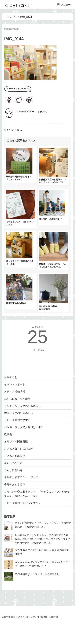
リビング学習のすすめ (17, 420)
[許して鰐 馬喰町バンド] (52, 214)
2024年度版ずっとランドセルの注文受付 (37, 574)
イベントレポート (14, 384)
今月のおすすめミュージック (21, 477)
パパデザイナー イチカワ (31, 111)
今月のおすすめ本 (14, 484)
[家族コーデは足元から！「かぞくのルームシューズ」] (53, 260)
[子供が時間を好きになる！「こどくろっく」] (19, 172)
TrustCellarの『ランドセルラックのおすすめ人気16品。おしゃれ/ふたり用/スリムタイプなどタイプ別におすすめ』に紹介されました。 (42, 539)
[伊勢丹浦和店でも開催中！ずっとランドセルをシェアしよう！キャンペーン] (53, 175)
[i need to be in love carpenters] (53, 302)
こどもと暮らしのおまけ (18, 448)
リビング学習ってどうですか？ (22, 503)
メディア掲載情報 (14, 391)
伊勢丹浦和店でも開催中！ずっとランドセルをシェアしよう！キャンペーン (52, 182)
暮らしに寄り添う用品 (17, 398)
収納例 (8, 434)
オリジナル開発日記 (16, 441)
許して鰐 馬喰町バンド (50, 219)
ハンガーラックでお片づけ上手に (23, 427)
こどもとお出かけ (14, 455)
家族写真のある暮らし (16, 303)
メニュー (66, 4)
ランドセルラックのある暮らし (22, 405)
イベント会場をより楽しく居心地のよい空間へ (14, 129)
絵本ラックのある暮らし (18, 412)
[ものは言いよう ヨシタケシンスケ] (20, 217)
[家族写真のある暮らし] (19, 299)
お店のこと (10, 377)
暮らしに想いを (13, 470)
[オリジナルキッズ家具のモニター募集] (19, 257)
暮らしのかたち (13, 463)
